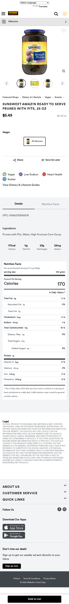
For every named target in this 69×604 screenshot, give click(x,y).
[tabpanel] (34, 304)
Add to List (34, 599)
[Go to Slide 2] (34, 83)
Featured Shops (10, 97)
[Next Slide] (62, 83)
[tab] (18, 204)
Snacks (58, 97)
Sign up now (11, 566)
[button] (56, 14)
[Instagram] (64, 510)
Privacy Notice (49, 579)
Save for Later (52, 160)
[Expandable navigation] (3, 13)
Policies (16, 579)
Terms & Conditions (31, 579)
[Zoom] (63, 71)
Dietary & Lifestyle (31, 97)
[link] (51, 160)
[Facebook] (59, 510)
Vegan (48, 97)
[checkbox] (64, 31)
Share (20, 160)
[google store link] (14, 538)
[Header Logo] (12, 14)
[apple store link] (14, 530)
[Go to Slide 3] (47, 83)
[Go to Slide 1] (21, 83)
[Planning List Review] (64, 15)
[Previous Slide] (7, 83)
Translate (43, 6)
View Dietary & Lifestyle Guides (21, 185)
